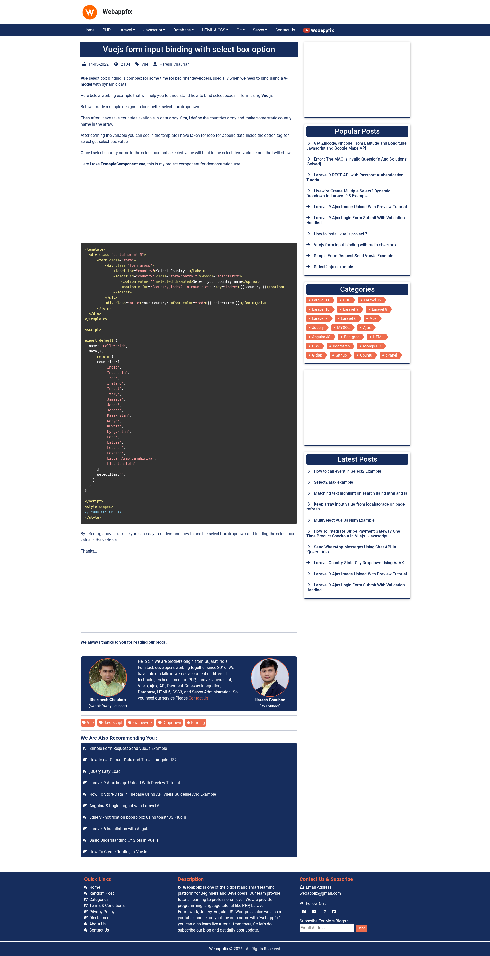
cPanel (391, 355)
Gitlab (317, 355)
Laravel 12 (372, 300)
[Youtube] (314, 911)
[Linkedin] (324, 911)
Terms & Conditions (106, 905)
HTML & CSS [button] (213, 30)
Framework (142, 722)
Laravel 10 (320, 309)
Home (89, 30)
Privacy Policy (101, 911)
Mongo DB (372, 346)
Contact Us (285, 30)
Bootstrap (341, 346)
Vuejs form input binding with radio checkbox (355, 244)
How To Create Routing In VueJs (117, 851)
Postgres (351, 337)
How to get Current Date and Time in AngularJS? (132, 759)
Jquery (318, 327)
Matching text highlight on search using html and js (360, 493)
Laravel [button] (125, 30)
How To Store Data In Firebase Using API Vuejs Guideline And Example (151, 794)
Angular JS (321, 337)
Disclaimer (98, 917)
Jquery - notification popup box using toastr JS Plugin (136, 817)
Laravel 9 (350, 309)
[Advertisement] (226, 11)
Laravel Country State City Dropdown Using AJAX (359, 562)
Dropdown (171, 722)
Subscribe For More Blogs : (332, 924)
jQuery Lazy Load (104, 771)
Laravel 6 (348, 318)
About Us (97, 924)
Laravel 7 (319, 318)
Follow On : (315, 903)
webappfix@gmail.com (320, 893)
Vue (90, 722)
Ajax (367, 327)
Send (361, 928)
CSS (315, 346)
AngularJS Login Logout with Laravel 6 (123, 805)
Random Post (101, 893)
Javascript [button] (152, 30)
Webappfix (218, 948)
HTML (378, 337)
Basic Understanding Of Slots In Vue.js (122, 840)
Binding (197, 722)
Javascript (112, 722)
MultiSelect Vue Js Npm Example (344, 520)
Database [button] (182, 30)
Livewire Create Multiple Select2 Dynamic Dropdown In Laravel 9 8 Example (348, 193)
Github (341, 355)
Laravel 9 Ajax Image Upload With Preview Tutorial (133, 782)
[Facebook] (304, 911)
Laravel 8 (379, 309)
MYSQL (343, 327)
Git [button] (239, 30)
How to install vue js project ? (340, 233)
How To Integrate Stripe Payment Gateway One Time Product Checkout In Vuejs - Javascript (353, 533)
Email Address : (319, 887)
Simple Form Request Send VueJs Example (127, 748)
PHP (107, 30)
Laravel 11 (320, 300)
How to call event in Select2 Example (347, 471)
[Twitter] (334, 911)
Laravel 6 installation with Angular (119, 828)
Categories (98, 899)
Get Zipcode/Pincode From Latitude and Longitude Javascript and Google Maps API (356, 146)
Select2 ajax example (333, 266)
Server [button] (258, 30)
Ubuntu (366, 355)
